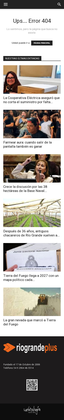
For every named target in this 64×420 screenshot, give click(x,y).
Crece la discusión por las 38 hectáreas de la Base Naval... (25, 189)
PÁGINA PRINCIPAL (42, 43)
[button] (5, 4)
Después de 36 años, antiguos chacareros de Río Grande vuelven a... (31, 233)
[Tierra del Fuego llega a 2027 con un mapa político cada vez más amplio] (32, 257)
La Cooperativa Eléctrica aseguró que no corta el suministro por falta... (31, 100)
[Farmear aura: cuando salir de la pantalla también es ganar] (32, 124)
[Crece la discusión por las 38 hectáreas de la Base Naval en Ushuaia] (32, 168)
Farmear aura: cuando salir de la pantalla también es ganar (27, 144)
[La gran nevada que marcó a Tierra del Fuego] (32, 302)
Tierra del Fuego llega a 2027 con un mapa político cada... (31, 278)
